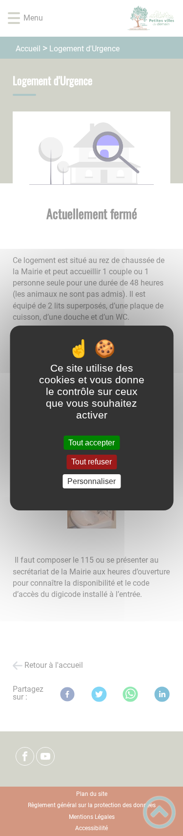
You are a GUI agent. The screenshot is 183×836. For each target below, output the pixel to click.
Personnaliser (91, 481)
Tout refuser (91, 462)
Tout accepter (91, 443)
